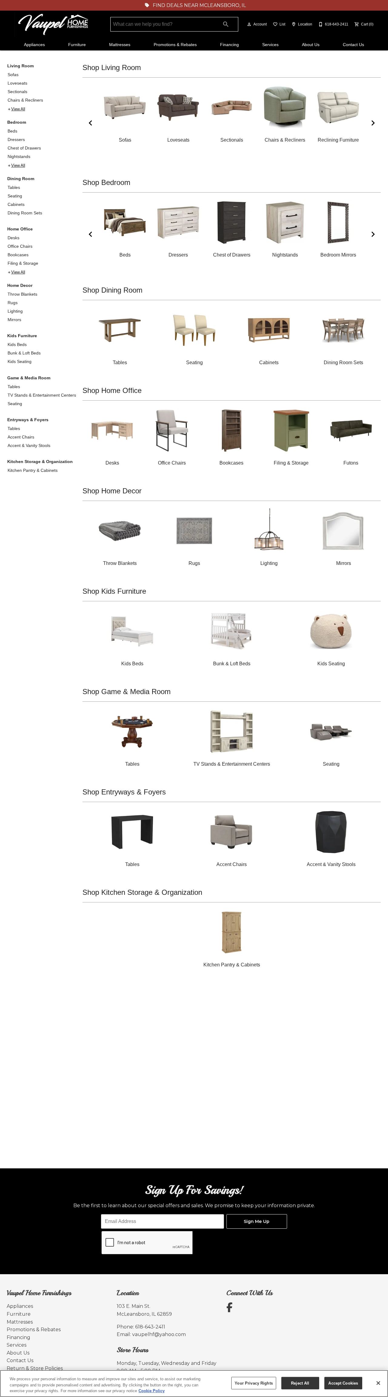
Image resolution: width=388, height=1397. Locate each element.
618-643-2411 (150, 1327)
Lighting (15, 311)
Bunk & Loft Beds (24, 353)
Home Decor (19, 285)
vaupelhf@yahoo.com (159, 1334)
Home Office (20, 229)
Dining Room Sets (25, 212)
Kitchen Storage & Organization (40, 461)
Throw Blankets (22, 294)
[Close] (378, 1383)
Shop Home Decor (112, 491)
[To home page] (54, 24)
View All (18, 109)
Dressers (16, 139)
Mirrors (14, 319)
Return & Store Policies (35, 1368)
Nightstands (19, 156)
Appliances (34, 44)
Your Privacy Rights (254, 1383)
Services (270, 44)
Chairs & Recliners (25, 100)
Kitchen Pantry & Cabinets (33, 470)
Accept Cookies (343, 1383)
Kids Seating (20, 361)
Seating (15, 195)
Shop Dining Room (112, 290)
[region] (194, 1383)
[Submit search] (226, 24)
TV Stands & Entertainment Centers (42, 395)
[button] (249, 24)
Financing (229, 44)
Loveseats (17, 83)
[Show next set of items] (373, 122)
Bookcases (18, 254)
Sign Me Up (256, 1221)
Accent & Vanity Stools (29, 445)
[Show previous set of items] (90, 122)
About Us (310, 44)
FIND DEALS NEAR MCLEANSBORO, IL (199, 5)
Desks (13, 237)
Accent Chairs (21, 437)
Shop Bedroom (106, 182)
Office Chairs (20, 246)
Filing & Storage (23, 263)
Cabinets (16, 204)
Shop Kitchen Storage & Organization (142, 892)
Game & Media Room (28, 377)
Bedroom (16, 122)
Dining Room (20, 178)
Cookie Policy (152, 1391)
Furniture (77, 44)
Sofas (13, 74)
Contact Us (353, 44)
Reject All (300, 1383)
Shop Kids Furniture (114, 591)
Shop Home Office (112, 390)
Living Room (20, 65)
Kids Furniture (22, 335)
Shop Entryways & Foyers (124, 792)
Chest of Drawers (24, 148)
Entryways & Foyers (27, 419)
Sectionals (17, 91)
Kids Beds (17, 344)
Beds (12, 131)
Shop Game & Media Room (126, 691)
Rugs (13, 302)
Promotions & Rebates (175, 44)
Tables (14, 187)
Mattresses (119, 44)
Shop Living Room (111, 67)
